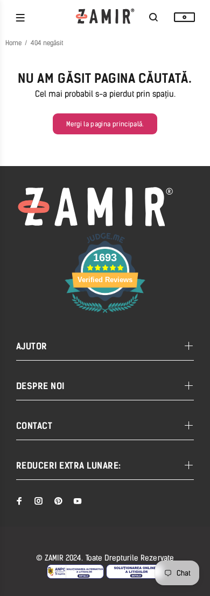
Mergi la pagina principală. (105, 124)
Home (13, 43)
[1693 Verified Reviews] (105, 315)
